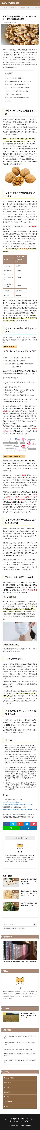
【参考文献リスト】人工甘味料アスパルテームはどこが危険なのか (19, 1043)
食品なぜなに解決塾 (10, 3)
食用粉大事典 (8, 1101)
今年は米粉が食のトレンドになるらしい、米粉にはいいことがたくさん (19, 1054)
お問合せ (27, 1121)
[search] (35, 925)
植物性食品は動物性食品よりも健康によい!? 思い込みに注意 (29, 881)
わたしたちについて (16, 1121)
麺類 (6, 1106)
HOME (5, 8)
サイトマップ (15, 1119)
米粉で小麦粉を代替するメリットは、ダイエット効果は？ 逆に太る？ (29, 893)
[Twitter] (13, 824)
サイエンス (8, 1082)
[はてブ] (26, 824)
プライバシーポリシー (28, 1119)
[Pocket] (33, 824)
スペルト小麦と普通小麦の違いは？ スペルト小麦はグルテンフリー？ (28, 1015)
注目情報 (12, 8)
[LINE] (11, 828)
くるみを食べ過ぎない (14, 94)
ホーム (7, 1119)
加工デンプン (7, 928)
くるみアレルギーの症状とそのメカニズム (17, 84)
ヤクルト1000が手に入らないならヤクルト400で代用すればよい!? (19, 1061)
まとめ (8, 101)
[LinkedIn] (28, 828)
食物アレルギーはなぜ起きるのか (15, 78)
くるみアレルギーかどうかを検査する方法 (17, 97)
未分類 (7, 1087)
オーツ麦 (14, 928)
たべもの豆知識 (9, 1078)
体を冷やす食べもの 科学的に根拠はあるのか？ (29, 904)
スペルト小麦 (21, 928)
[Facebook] (6, 824)
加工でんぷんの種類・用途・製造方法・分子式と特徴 (18, 1049)
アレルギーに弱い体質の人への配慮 (17, 91)
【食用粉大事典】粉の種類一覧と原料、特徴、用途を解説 (19, 961)
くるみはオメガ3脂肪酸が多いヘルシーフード (18, 81)
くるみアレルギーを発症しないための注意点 (17, 87)
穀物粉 (7, 1096)
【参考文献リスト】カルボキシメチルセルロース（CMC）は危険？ (20, 1037)
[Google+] (20, 824)
